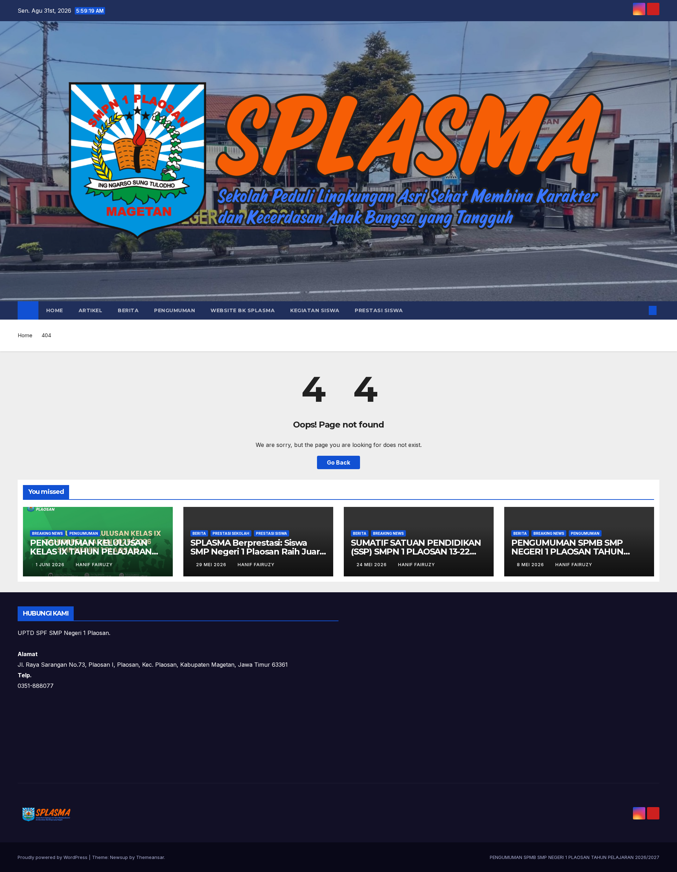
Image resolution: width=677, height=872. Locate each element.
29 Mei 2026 (212, 564)
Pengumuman (174, 310)
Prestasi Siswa (379, 310)
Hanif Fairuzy (94, 564)
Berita (128, 310)
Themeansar (150, 857)
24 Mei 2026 (372, 564)
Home (54, 310)
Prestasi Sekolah (231, 533)
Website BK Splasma (243, 310)
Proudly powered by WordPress (53, 857)
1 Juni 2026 (51, 564)
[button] (641, 310)
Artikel (91, 310)
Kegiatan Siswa (314, 310)
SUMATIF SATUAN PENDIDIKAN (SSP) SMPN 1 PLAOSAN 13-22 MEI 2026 (416, 551)
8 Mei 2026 (531, 564)
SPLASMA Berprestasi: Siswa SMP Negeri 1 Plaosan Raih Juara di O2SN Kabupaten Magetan (257, 551)
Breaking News (47, 533)
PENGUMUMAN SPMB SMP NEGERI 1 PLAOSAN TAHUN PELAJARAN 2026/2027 (567, 551)
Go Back (338, 462)
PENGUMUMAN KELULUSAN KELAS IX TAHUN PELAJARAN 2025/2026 (91, 551)
